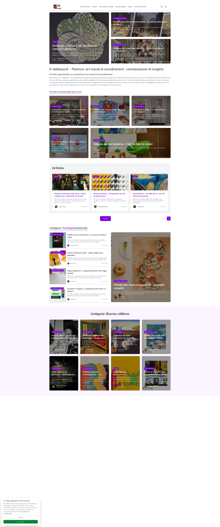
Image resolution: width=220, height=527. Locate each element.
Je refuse (20, 517)
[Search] (162, 7)
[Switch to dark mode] (165, 6)
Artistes (94, 6)
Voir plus (105, 218)
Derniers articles (85, 6)
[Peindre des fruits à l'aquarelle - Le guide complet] (141, 267)
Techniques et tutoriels (106, 6)
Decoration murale (140, 6)
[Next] (169, 219)
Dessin (130, 6)
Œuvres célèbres (121, 6)
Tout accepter (21, 522)
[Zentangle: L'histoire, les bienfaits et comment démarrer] (79, 38)
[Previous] (163, 219)
